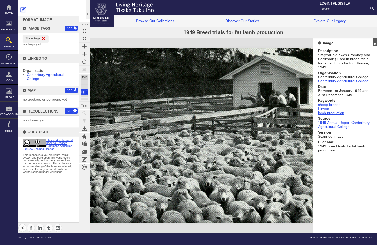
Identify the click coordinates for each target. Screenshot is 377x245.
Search (9, 46)
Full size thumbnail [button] (84, 31)
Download (84, 128)
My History (9, 63)
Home (9, 12)
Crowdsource (9, 114)
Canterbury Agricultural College (343, 81)
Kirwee (323, 109)
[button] (84, 92)
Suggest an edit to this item (23, 10)
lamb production (331, 113)
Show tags (33, 38)
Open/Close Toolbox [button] (88, 9)
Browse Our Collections (155, 21)
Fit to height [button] (84, 54)
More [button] (9, 131)
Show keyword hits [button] (84, 113)
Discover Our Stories (242, 21)
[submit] (372, 8)
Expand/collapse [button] (375, 42)
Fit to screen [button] (84, 39)
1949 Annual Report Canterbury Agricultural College (344, 124)
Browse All (9, 29)
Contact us (365, 237)
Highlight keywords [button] (84, 121)
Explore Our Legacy (329, 21)
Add (69, 28)
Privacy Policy (26, 237)
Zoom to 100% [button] (84, 69)
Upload (9, 97)
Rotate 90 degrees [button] (84, 62)
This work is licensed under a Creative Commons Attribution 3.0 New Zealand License (48, 144)
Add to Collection (84, 136)
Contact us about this (84, 152)
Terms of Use (44, 237)
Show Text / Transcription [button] (84, 105)
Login (9, 80)
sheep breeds (329, 105)
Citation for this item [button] (84, 167)
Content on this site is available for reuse (333, 237)
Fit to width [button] (84, 46)
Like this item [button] (84, 144)
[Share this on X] (22, 224)
